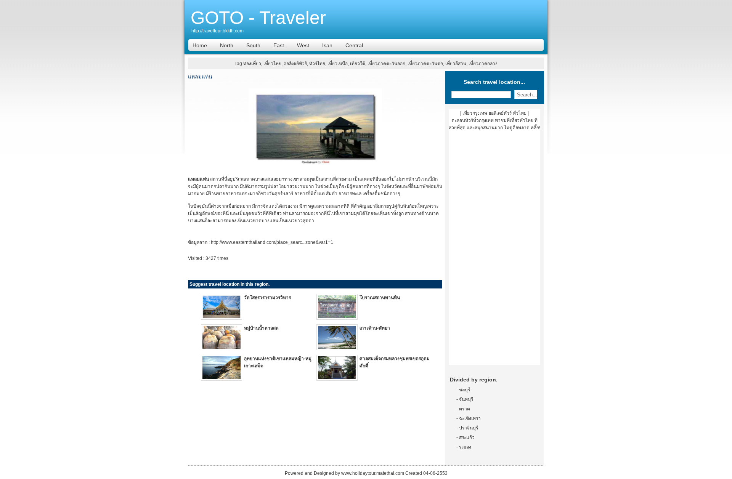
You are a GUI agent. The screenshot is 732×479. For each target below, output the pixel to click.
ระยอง (465, 447)
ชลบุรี (464, 389)
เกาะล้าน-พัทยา (375, 328)
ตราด (464, 409)
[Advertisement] (494, 250)
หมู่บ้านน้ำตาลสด (261, 328)
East (278, 45)
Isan (327, 45)
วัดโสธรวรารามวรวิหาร (267, 297)
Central (354, 45)
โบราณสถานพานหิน (380, 297)
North (226, 45)
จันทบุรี (466, 399)
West (303, 45)
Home (200, 45)
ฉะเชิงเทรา (470, 418)
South (253, 45)
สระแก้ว (467, 437)
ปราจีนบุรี (468, 428)
